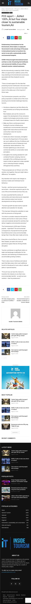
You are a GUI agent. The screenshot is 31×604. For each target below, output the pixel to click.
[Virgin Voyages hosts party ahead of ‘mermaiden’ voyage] (6, 482)
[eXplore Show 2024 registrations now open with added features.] (6, 498)
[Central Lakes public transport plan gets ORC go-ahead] (6, 336)
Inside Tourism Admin (10, 29)
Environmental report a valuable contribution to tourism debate (23, 300)
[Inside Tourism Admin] (3, 29)
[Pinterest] (16, 37)
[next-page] (5, 358)
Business (4, 338)
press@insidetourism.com (8, 572)
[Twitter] (12, 37)
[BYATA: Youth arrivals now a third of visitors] (6, 344)
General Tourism (9, 9)
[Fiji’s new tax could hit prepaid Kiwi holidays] (6, 352)
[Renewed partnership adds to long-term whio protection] (6, 490)
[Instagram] (15, 583)
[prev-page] (3, 358)
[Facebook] (8, 37)
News (11, 12)
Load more (15, 432)
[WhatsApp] (20, 37)
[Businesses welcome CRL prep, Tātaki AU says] (6, 427)
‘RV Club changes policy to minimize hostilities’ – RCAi (8, 300)
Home (3, 9)
